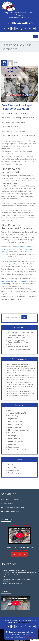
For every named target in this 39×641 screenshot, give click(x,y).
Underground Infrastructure (18, 450)
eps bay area (25, 113)
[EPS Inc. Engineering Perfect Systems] (19, 6)
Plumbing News (13, 436)
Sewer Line (12, 444)
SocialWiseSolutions (24, 622)
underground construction (10, 126)
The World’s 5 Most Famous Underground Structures (18, 336)
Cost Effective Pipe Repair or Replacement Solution (18, 107)
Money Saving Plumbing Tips (18, 430)
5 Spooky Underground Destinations (21, 333)
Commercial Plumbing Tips (17, 413)
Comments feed (14, 470)
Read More (29, 637)
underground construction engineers (13, 131)
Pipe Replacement (14, 433)
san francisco (6, 122)
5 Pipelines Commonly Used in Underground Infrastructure (19, 346)
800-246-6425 (8, 503)
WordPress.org (13, 473)
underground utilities (28, 135)
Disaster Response (15, 416)
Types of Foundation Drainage (19, 350)
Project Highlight (14, 438)
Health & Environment (16, 421)
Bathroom (11, 410)
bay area (9, 113)
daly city (16, 113)
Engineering (12, 419)
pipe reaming (17, 118)
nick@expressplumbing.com (14, 507)
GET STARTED (19, 554)
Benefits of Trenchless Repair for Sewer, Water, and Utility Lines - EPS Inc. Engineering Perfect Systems (20, 384)
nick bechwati (6, 118)
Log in (10, 464)
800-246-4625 (20, 22)
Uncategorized (13, 447)
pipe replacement (28, 118)
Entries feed (12, 467)
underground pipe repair (14, 264)
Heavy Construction (15, 424)
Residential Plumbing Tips (17, 441)
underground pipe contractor (11, 135)
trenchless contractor (19, 122)
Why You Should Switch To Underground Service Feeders (18, 341)
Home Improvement (15, 427)
